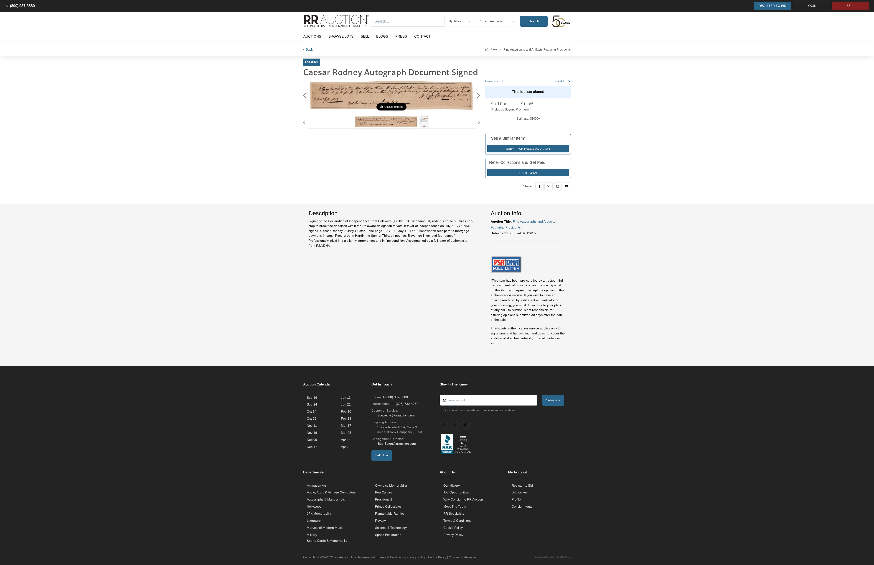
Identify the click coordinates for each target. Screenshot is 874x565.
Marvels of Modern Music (325, 527)
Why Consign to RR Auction (463, 499)
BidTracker (519, 492)
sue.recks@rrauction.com (396, 415)
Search (534, 21)
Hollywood (314, 506)
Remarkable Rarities (389, 513)
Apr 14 (346, 440)
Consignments (522, 506)
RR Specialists (453, 513)
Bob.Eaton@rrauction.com (397, 443)
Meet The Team (454, 506)
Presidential (383, 499)
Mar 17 (346, 425)
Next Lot (561, 81)
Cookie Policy (453, 527)
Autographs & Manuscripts (326, 499)
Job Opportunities (456, 492)
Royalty (380, 520)
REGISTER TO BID (772, 6)
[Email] (567, 186)
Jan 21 (346, 404)
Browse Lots (340, 36)
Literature (314, 520)
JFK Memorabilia (319, 513)
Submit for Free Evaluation (528, 148)
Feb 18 (346, 418)
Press (401, 36)
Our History (451, 485)
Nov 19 (312, 432)
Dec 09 (312, 440)
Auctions (312, 36)
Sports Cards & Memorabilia (327, 540)
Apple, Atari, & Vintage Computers (331, 492)
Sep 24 (312, 404)
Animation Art (316, 485)
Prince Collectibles (388, 506)
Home (493, 49)
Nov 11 (312, 425)
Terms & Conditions (457, 520)
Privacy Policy (453, 535)
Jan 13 (346, 397)
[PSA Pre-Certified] (506, 264)
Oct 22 (311, 418)
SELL (850, 6)
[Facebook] (539, 186)
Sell (365, 36)
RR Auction (341, 557)
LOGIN (811, 6)
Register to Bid (522, 485)
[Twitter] (548, 186)
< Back (308, 49)
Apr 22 (346, 447)
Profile (516, 499)
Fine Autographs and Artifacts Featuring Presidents (537, 49)
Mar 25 (346, 432)
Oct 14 (311, 411)
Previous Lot (494, 81)
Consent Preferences (463, 557)
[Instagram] (558, 186)
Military (312, 535)
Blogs (382, 36)
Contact (422, 36)
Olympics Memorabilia (391, 485)
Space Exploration (388, 535)
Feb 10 (346, 411)
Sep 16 (312, 397)
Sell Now (381, 455)
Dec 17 (312, 447)
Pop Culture (383, 492)
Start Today (528, 173)
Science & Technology (391, 527)
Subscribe (553, 400)
